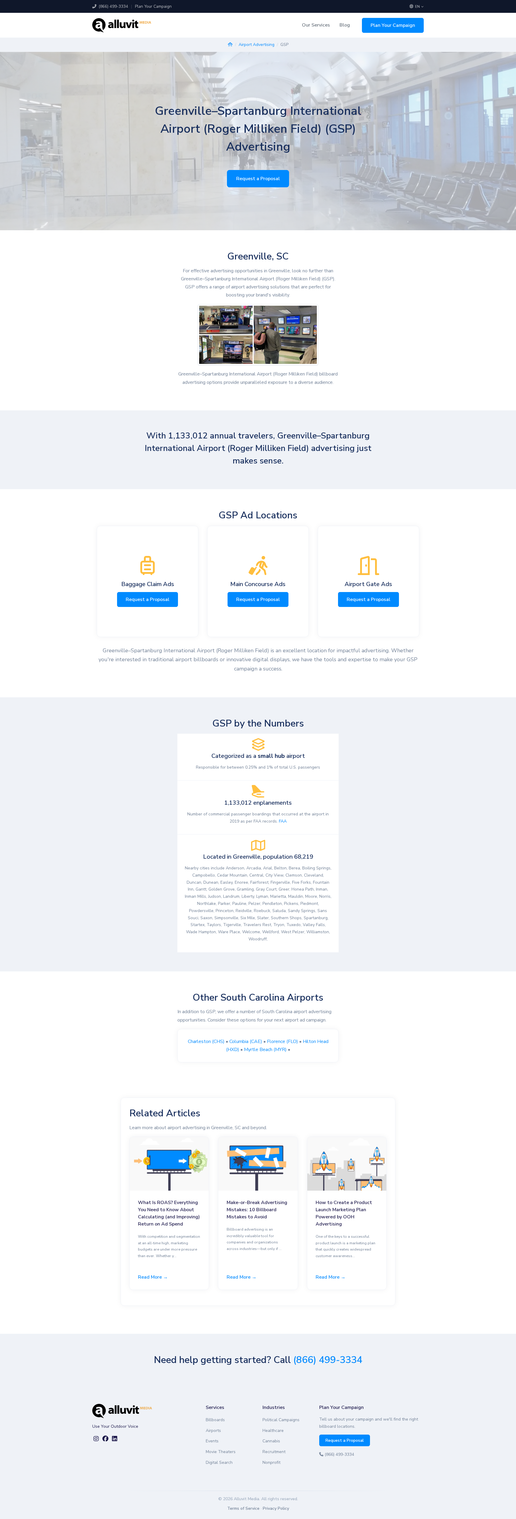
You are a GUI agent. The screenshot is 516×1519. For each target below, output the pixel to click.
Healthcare (273, 1430)
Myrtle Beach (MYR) (265, 1049)
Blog (345, 25)
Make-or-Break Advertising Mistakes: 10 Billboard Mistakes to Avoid (257, 1209)
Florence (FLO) (282, 1041)
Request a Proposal (258, 178)
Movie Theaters (221, 1452)
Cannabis (271, 1441)
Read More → (153, 1277)
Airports (213, 1430)
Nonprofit (271, 1462)
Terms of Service (243, 1508)
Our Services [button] (316, 25)
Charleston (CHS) (206, 1041)
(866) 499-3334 (112, 6)
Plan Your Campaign (153, 6)
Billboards (215, 1420)
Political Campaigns (281, 1420)
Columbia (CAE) (245, 1041)
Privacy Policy (276, 1508)
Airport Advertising (256, 44)
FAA (283, 821)
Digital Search (219, 1462)
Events (212, 1441)
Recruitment (273, 1452)
